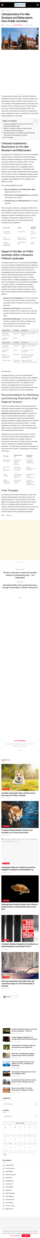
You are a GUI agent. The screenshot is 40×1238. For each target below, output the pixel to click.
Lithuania (8, 10)
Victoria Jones (10, 1205)
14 (25, 1139)
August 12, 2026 (6, 911)
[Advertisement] (20, 71)
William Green (10, 1209)
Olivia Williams (10, 1196)
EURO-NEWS (9, 1187)
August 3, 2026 (29, 25)
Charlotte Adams (11, 1174)
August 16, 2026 (6, 835)
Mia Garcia (9, 1190)
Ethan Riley (9, 1177)
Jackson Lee (9, 1184)
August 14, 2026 (6, 872)
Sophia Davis (9, 1202)
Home (2, 10)
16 (34, 1139)
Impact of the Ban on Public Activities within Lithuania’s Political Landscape (18, 129)
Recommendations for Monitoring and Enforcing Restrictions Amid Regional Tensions (19, 134)
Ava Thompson (17, 25)
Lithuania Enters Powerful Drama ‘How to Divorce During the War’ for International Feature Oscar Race (19, 906)
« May (4, 1154)
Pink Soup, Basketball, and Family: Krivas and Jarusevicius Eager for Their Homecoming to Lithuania (17, 983)
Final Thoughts (8, 137)
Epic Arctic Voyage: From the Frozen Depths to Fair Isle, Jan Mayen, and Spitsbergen (23, 1063)
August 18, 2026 (6, 798)
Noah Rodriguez (10, 1193)
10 (5, 1139)
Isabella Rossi (10, 1181)
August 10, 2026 (6, 949)
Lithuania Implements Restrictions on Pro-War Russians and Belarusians (18, 125)
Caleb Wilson (9, 1171)
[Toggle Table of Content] (34, 121)
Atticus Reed (9, 1165)
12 (15, 1139)
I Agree (26, 1235)
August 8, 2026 (5, 988)
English (8, 997)
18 (10, 1143)
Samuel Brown (10, 1199)
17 (5, 1143)
